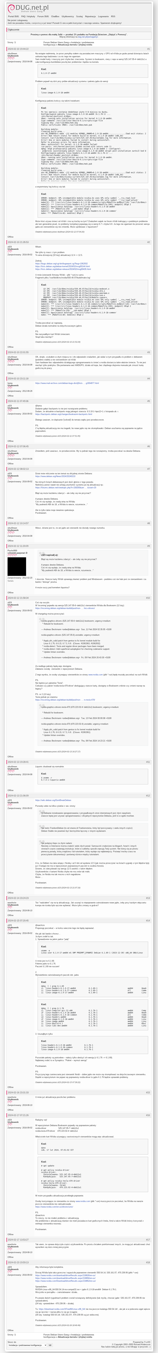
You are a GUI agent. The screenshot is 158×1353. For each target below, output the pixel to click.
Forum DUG (43, 16)
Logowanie (103, 16)
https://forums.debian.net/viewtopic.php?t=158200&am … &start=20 (65, 487)
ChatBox (55, 16)
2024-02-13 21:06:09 (18, 795)
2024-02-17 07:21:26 (18, 1115)
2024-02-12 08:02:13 (18, 469)
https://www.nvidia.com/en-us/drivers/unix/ (54, 1207)
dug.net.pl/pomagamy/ (88, 37)
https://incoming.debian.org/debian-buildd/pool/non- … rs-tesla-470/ (65, 700)
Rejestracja (90, 16)
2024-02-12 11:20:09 (18, 546)
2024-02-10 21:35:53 (18, 242)
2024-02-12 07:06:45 (18, 446)
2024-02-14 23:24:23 (18, 898)
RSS (113, 16)
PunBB (147, 1342)
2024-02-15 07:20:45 (18, 920)
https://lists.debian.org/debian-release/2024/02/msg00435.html (63, 269)
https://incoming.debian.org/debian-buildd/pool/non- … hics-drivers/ (65, 608)
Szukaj (79, 16)
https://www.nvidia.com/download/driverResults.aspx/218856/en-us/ (65, 1278)
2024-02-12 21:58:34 (18, 598)
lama (10, 383)
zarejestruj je (37, 23)
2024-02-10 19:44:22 (18, 49)
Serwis (11, 581)
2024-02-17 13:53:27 (18, 1239)
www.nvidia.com (95, 674)
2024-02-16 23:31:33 (18, 1092)
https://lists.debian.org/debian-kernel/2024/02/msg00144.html (62, 266)
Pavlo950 (12, 550)
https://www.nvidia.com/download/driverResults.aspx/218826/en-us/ (65, 1275)
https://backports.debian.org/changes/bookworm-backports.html (63, 414)
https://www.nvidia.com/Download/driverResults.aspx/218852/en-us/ (65, 1281)
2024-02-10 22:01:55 (18, 352)
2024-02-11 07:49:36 (18, 401)
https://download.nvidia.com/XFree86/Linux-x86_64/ (62, 1309)
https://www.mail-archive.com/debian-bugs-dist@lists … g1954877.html (67, 383)
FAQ (23, 16)
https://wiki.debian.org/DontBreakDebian (53, 800)
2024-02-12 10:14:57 (18, 523)
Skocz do (12, 1342)
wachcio (12, 902)
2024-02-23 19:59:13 (18, 1262)
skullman (12, 53)
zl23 (10, 246)
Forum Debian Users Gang (56, 42)
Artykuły (31, 16)
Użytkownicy (68, 16)
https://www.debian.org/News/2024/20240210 (55, 476)
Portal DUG (13, 16)
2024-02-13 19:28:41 (18, 762)
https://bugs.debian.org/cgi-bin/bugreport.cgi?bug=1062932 (61, 263)
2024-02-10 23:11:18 (18, 378)
